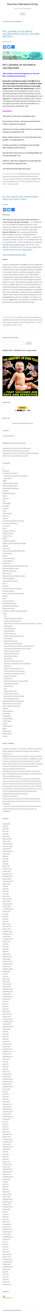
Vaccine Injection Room (10, 181)
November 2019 (7, 991)
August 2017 (6, 1059)
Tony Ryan (6, 806)
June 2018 (6, 1034)
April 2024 (6, 894)
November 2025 (7, 846)
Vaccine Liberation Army (22, 4)
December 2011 (7, 1229)
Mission (15, 796)
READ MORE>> (27, 250)
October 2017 (7, 1054)
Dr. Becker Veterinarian (10, 523)
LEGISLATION (7, 563)
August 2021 (6, 971)
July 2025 (5, 856)
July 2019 (5, 1001)
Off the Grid (7, 666)
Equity (4, 528)
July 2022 (5, 944)
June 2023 (6, 916)
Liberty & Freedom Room (11, 653)
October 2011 (7, 1234)
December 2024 (7, 874)
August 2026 (6, 824)
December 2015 (7, 1109)
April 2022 (6, 951)
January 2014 (7, 1166)
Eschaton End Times (9, 531)
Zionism (5, 736)
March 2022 (6, 954)
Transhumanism (8, 718)
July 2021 (5, 974)
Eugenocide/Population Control (14, 636)
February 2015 (7, 1134)
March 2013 (6, 1191)
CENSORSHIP (7, 503)
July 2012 (5, 1212)
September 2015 (8, 1116)
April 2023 (6, 921)
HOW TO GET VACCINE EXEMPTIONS (14, 551)
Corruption (6, 506)
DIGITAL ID (6, 516)
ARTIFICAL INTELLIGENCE (10, 486)
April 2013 (6, 1189)
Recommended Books (9, 603)
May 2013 (5, 1186)
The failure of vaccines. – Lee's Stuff (14, 748)
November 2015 (7, 1111)
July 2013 (5, 1181)
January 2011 (7, 1257)
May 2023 (5, 919)
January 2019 (7, 1016)
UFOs (5, 688)
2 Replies (5, 204)
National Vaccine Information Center (14, 576)
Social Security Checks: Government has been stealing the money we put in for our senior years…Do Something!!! (21, 801)
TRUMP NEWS (7, 721)
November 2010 (7, 1262)
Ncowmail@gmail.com (26, 423)
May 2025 (5, 861)
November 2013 (7, 1171)
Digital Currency (7, 513)
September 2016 (8, 1086)
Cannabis (6, 498)
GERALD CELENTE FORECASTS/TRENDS (14, 543)
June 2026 (6, 829)
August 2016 (6, 1089)
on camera (24, 232)
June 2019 (6, 1004)
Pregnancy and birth (9, 179)
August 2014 (6, 1149)
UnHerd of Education (10, 691)
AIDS (5, 616)
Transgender (7, 716)
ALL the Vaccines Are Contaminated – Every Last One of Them (21, 198)
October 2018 (7, 1024)
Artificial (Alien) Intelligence (11, 488)
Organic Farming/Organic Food (13, 668)
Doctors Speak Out (24, 317)
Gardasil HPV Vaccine (10, 641)
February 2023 (7, 926)
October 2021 (7, 966)
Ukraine (5, 723)
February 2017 (7, 1074)
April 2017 (6, 1069)
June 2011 (6, 1244)
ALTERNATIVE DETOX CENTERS (13, 618)
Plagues (5, 596)
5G (3, 468)
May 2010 (5, 1277)
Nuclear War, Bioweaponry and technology (17, 663)
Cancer (5, 496)
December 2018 (7, 1019)
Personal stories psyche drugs (12, 588)
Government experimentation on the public (17, 648)
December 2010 (7, 1259)
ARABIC (5, 481)
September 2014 (8, 1146)
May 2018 (5, 1036)
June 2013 (6, 1184)
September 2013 (8, 1176)
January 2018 (7, 1046)
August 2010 (6, 1269)
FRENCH (5, 538)
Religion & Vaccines (9, 608)
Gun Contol (6, 548)
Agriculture (6, 471)
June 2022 (6, 946)
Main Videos (8, 478)
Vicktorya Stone (7, 799)
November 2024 (7, 876)
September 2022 (8, 939)
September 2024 (8, 881)
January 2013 (7, 1197)
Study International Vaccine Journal (14, 255)
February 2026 (7, 839)
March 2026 (6, 836)
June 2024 (6, 889)
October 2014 (7, 1144)
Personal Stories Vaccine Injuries (14, 671)
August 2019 (6, 999)
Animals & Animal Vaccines (12, 621)
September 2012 (8, 1207)
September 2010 (8, 1267)
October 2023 (7, 906)
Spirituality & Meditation (11, 683)
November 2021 (7, 964)
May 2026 (5, 831)
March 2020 (6, 981)
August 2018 (6, 1029)
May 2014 (5, 1156)
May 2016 (5, 1096)
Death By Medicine (10, 628)
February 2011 (7, 1254)
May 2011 (5, 1247)
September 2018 (8, 1026)
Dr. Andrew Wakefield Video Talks (13, 521)
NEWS (4, 583)
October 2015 (7, 1114)
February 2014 (7, 1164)
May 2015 (5, 1126)
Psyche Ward (8, 678)
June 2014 (6, 1154)
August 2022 (6, 941)
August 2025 (6, 854)
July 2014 (5, 1151)
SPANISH (5, 708)
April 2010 (6, 1279)
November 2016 (7, 1081)
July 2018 (5, 1031)
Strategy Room (8, 686)
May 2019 (5, 1006)
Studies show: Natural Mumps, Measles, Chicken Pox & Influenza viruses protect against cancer (22, 751)
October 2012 (7, 1204)
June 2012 (6, 1214)
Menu (22, 13)
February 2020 (7, 984)
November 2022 (7, 934)
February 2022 (7, 956)
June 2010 (6, 1274)
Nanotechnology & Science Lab (13, 661)
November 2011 (7, 1232)
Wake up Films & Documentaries (14, 696)
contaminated (29, 181)
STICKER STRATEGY (8, 436)
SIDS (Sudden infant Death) (11, 706)
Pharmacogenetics (8, 591)
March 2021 (6, 979)
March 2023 (6, 924)
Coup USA (6, 508)
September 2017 (8, 1056)
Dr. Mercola (6, 526)
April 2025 (6, 864)
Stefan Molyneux (8, 711)
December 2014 (7, 1139)
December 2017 (7, 1049)
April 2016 (6, 1099)
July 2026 (5, 826)
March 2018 (6, 1041)
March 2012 (6, 1222)
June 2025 (6, 859)
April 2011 (6, 1249)
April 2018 (6, 1039)
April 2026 (6, 834)
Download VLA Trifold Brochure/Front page (16, 451)
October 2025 (7, 849)
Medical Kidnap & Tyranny (11, 568)
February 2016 (7, 1104)
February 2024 (7, 899)
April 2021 (6, 976)
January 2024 (7, 901)
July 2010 (5, 1272)
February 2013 (7, 1194)
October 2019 (7, 994)
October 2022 (7, 936)
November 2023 (7, 904)
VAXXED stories (7, 726)
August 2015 (6, 1119)
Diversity (5, 518)
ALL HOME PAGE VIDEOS (10, 473)
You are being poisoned (11, 698)
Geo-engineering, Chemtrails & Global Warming (19, 646)
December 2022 (7, 931)
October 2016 (7, 1084)
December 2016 (7, 1079)
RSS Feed (9, 1298)
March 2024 (6, 896)
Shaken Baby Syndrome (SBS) (12, 703)
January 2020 (7, 986)
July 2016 (5, 1091)
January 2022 (7, 959)
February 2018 (7, 1044)
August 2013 (6, 1179)
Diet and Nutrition (9, 631)
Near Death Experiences (10, 581)
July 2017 (5, 1061)
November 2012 (7, 1202)
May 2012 (5, 1217)
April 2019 (6, 1009)
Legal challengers (8, 561)
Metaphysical (7, 573)
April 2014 (6, 1159)
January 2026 (7, 841)
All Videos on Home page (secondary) (15, 476)
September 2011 (8, 1237)
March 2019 (6, 1011)
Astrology (5, 491)
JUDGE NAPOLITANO (9, 558)
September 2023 (8, 909)
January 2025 (7, 871)
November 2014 (7, 1141)
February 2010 (7, 1284)
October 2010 (7, 1264)
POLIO (4, 598)
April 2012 (6, 1219)
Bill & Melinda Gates (9, 493)
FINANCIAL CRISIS (8, 533)
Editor (4, 783)
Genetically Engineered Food (13, 643)
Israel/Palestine (8, 553)
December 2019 (7, 989)
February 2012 (7, 1224)
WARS (4, 728)
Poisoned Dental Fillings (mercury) (14, 673)
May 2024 (5, 891)
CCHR (4, 501)
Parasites (6, 586)
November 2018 (7, 1021)
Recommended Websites (10, 606)
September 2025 (8, 851)
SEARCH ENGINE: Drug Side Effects (13, 701)
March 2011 (6, 1252)
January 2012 (7, 1227)
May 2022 (5, 949)
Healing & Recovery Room (12, 651)
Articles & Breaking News (26, 174)
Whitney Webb (7, 733)
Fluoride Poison (7, 536)
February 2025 (7, 869)
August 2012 (6, 1209)
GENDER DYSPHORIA (9, 541)
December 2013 (7, 1169)
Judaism (5, 556)
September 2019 (8, 996)
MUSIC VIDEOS (8, 658)
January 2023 (7, 929)
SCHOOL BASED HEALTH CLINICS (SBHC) (16, 681)
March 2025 (6, 866)
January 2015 (7, 1136)
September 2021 (8, 969)
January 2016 (7, 1106)
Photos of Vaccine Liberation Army (13, 593)
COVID (4, 511)
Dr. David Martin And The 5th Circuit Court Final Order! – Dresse (22, 789)
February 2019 (7, 1014)
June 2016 (6, 1094)
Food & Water (8, 638)
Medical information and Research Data (25, 176)
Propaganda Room (8, 601)
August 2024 (6, 884)
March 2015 (6, 1131)
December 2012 (7, 1199)
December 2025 (7, 844)
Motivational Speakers (11, 656)
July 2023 (5, 914)
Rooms (5, 613)
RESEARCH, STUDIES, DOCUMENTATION (28, 179)
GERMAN (5, 546)
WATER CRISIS (7, 731)
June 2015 (6, 1124)
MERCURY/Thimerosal (9, 571)
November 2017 (7, 1051)
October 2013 (7, 1174)
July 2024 (5, 886)
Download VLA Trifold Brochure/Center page (17, 448)
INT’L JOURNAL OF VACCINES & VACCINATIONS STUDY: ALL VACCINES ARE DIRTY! (21, 34)
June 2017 (6, 1064)
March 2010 (6, 1282)
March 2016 (6, 1101)
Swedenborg (7, 713)
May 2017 (5, 1066)
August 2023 (6, 911)
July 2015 (5, 1121)
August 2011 (6, 1239)
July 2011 (5, 1242)
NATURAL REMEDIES (9, 578)
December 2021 (7, 961)
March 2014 (6, 1161)
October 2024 (7, 879)
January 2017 (7, 1076)
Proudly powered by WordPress (12, 1310)
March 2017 (6, 1071)
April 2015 (6, 1129)
